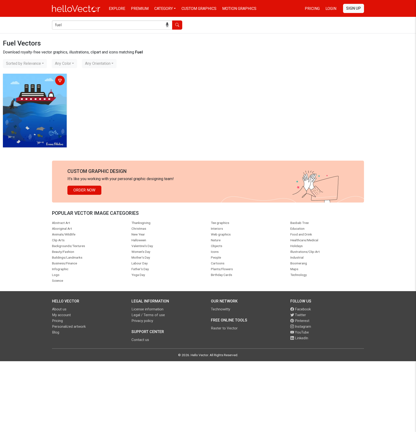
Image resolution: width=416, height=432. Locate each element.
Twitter (300, 315)
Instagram (302, 326)
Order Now (84, 190)
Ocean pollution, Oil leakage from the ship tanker (32, 81)
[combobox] (25, 63)
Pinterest (301, 321)
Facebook (302, 309)
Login (330, 8)
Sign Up (353, 8)
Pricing (312, 8)
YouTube (301, 332)
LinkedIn (301, 338)
